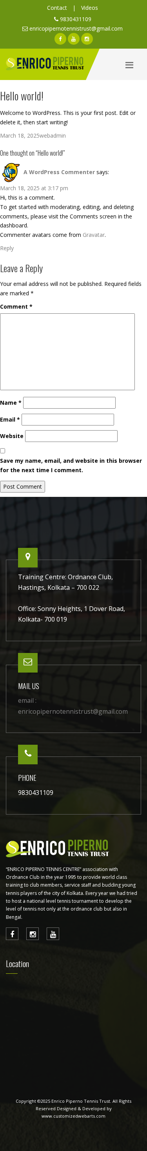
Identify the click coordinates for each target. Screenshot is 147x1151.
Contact (57, 7)
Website (12, 436)
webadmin (53, 135)
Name (11, 402)
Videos (89, 7)
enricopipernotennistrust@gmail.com (76, 28)
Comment (16, 306)
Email (10, 419)
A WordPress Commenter (59, 172)
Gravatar (94, 234)
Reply (7, 248)
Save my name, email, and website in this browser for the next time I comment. (71, 465)
